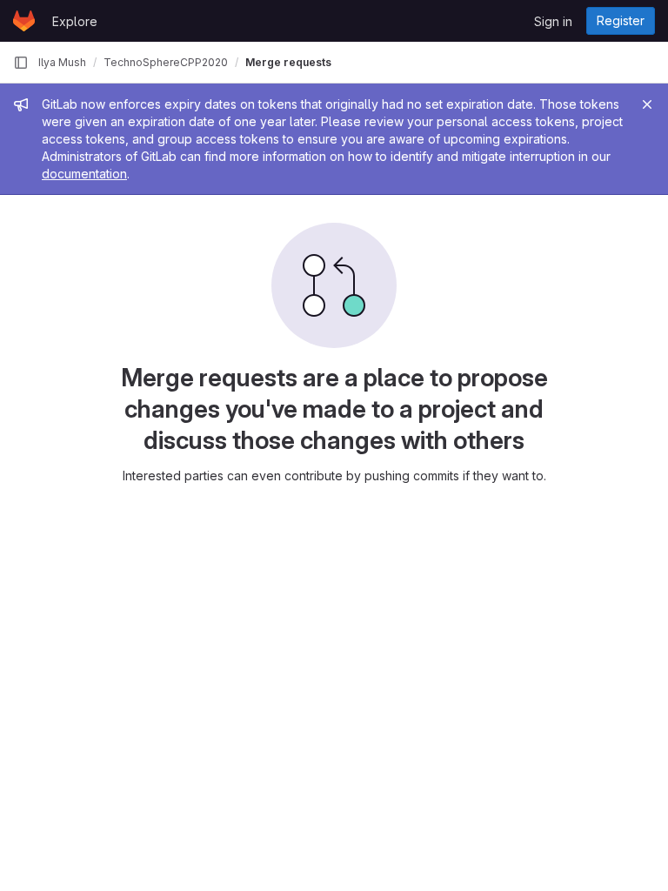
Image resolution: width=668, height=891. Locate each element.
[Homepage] (24, 21)
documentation (84, 173)
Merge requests (288, 62)
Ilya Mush (62, 62)
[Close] (647, 104)
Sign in (553, 21)
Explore (74, 21)
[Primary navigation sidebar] (21, 63)
